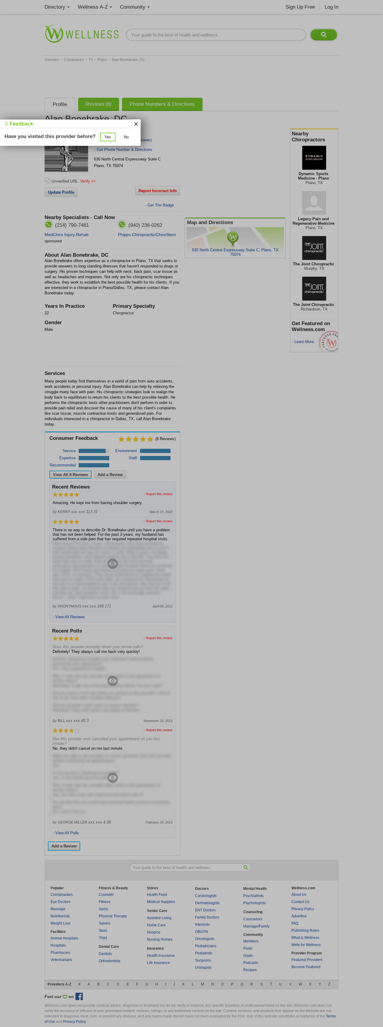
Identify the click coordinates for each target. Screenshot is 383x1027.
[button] (107, 137)
